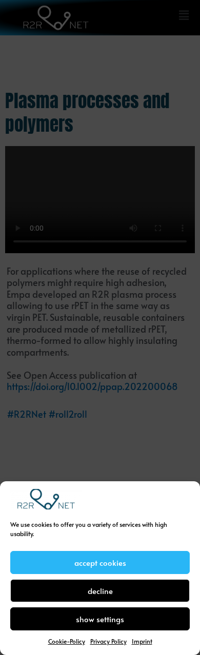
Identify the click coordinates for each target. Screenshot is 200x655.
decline (100, 590)
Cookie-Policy (66, 641)
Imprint (142, 641)
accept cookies (100, 562)
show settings (100, 618)
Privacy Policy (108, 641)
